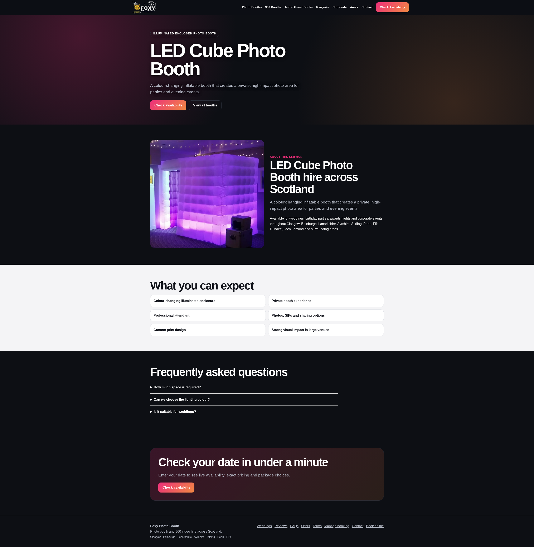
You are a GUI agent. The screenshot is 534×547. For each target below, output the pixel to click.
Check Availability (392, 7)
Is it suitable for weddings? (175, 411)
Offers (305, 526)
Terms (317, 526)
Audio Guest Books (299, 7)
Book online (375, 526)
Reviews (281, 526)
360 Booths (273, 7)
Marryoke (322, 7)
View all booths (205, 105)
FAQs (294, 526)
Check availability (168, 105)
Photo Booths (252, 7)
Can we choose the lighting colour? (182, 399)
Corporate (339, 7)
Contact (367, 7)
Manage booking (336, 526)
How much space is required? (177, 387)
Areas (354, 7)
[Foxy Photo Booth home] (144, 7)
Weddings (264, 526)
